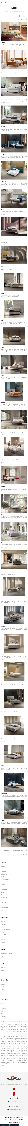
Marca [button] (3, 862)
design (2, 970)
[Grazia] (14, 754)
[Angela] (14, 419)
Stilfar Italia (4, 900)
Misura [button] (3, 949)
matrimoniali (4, 956)
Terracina (3, 1016)
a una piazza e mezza (6, 953)
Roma (2, 1013)
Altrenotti (3, 866)
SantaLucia (4, 897)
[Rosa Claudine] (14, 86)
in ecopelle (4, 924)
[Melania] (14, 809)
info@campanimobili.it (15, 1109)
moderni (3, 973)
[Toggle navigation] (25, 2)
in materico (4, 934)
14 (26, 19)
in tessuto (3, 942)
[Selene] (14, 255)
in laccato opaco (5, 929)
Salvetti (3, 894)
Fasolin (2, 876)
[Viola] (14, 837)
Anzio (2, 1003)
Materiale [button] (4, 917)
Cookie (6, 1125)
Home (6, 11)
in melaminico (4, 937)
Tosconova (4, 905)
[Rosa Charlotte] (14, 115)
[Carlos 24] (14, 475)
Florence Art (4, 882)
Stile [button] (2, 963)
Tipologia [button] (4, 980)
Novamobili (4, 889)
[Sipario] (14, 226)
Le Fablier (3, 884)
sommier (3, 992)
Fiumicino (3, 1006)
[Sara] (14, 309)
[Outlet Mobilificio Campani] (14, 1095)
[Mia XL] (14, 143)
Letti (22, 11)
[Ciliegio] (14, 31)
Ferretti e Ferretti (5, 879)
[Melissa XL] (14, 170)
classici (3, 967)
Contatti (21, 1119)
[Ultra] (14, 559)
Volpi (2, 910)
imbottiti (3, 989)
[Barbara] (14, 615)
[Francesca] (14, 782)
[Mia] (14, 698)
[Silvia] (14, 282)
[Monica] (14, 725)
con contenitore (5, 984)
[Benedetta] (14, 586)
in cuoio (3, 921)
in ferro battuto (5, 926)
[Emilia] (14, 336)
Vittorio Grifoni (4, 907)
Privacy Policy (13, 1119)
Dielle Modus (4, 874)
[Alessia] (14, 391)
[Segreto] (14, 531)
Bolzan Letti (4, 869)
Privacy (2, 1125)
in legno (3, 932)
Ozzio (2, 892)
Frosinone (3, 1008)
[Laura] (14, 643)
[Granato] (14, 59)
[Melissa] (14, 671)
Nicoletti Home (4, 887)
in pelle (3, 939)
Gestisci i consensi (14, 1125)
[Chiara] (14, 446)
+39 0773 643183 (15, 1106)
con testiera (4, 987)
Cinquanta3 (4, 871)
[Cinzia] (14, 198)
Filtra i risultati (13, 16)
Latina (2, 1011)
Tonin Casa (4, 902)
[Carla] (14, 364)
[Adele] (14, 503)
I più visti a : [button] (5, 999)
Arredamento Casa (14, 11)
